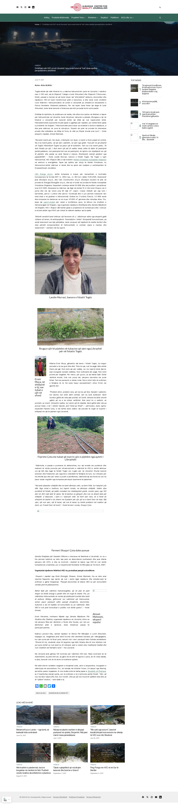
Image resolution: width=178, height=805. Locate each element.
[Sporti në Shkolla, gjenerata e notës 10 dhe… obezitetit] (134, 137)
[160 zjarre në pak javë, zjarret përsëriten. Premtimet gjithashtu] (134, 114)
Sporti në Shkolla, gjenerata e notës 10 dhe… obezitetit (150, 137)
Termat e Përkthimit (60, 797)
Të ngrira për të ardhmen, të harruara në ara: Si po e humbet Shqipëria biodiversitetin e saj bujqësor (152, 89)
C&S (43, 174)
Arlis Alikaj (41, 693)
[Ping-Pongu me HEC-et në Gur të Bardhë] (107, 753)
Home (37, 24)
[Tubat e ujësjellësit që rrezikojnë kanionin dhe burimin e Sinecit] (70, 753)
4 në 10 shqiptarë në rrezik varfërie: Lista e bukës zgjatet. (150, 126)
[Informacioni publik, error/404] (134, 102)
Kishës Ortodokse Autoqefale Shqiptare (90, 160)
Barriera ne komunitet (58, 693)
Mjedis (38, 65)
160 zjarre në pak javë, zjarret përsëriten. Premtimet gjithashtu (151, 114)
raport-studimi (49, 202)
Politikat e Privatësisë (76, 797)
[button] (160, 7)
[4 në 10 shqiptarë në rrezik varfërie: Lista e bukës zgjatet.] (134, 126)
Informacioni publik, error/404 (149, 102)
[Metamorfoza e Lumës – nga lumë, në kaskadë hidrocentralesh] (33, 715)
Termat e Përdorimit (93, 797)
